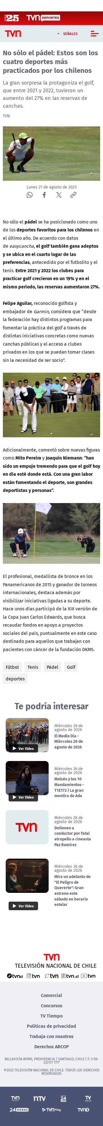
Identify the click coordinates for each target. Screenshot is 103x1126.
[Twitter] (59, 195)
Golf (71, 667)
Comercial (51, 995)
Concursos (51, 1005)
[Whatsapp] (29, 195)
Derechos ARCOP (51, 1046)
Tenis (32, 667)
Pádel (52, 667)
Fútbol (12, 667)
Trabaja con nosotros (51, 1036)
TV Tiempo (51, 1015)
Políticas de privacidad (51, 1025)
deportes (15, 678)
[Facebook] (44, 195)
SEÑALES (70, 33)
